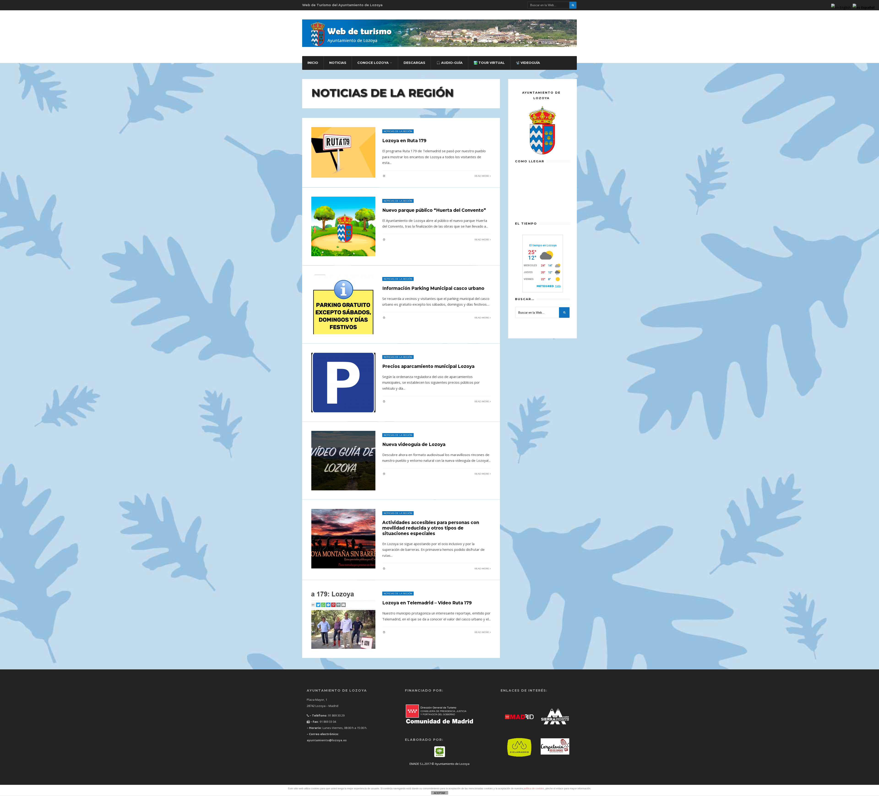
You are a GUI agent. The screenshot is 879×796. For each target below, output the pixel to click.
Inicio (312, 63)
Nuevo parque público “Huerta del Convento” (434, 210)
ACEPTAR (439, 793)
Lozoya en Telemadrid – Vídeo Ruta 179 (427, 603)
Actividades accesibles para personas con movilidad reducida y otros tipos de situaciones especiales (430, 528)
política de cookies (534, 788)
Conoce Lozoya (373, 63)
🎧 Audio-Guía (449, 63)
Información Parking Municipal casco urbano (433, 288)
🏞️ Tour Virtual (489, 63)
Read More (482, 175)
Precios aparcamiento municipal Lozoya (428, 366)
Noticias (337, 63)
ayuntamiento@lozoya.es (327, 740)
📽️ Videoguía (528, 63)
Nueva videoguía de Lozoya (413, 444)
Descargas (414, 63)
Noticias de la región (398, 131)
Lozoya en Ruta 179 (404, 140)
